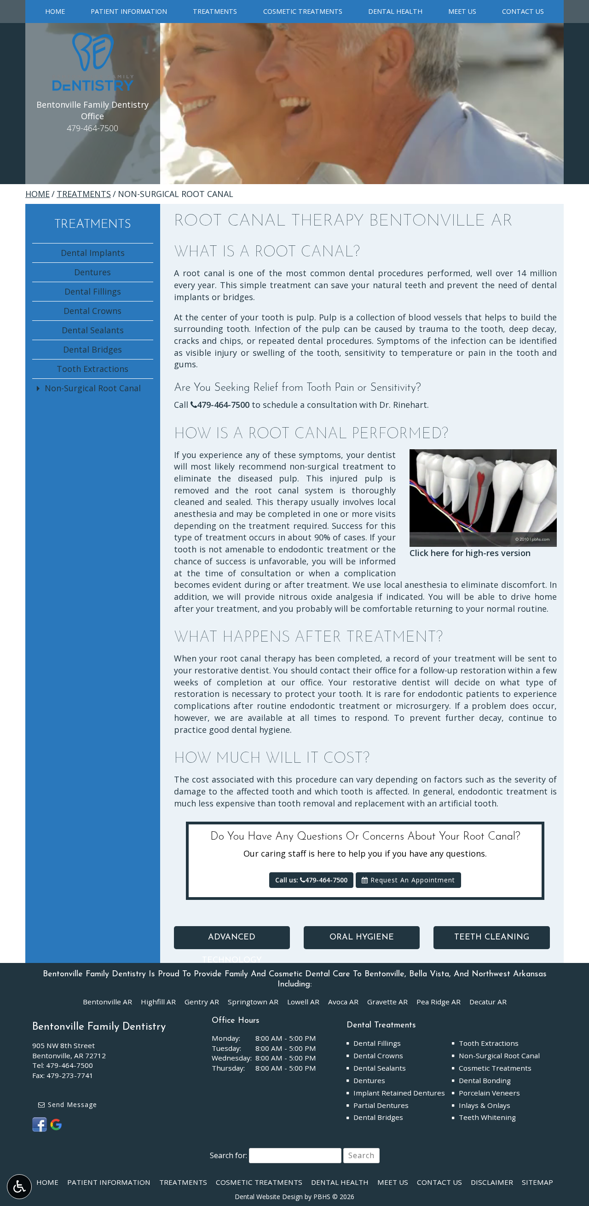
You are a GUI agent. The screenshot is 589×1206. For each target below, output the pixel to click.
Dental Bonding (485, 1080)
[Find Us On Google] (56, 1123)
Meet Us (462, 11)
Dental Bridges (92, 349)
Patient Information (129, 11)
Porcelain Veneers (489, 1092)
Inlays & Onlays (484, 1105)
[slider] (482, 540)
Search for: (228, 1155)
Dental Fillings (92, 291)
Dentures (92, 272)
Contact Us (523, 11)
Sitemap (537, 1182)
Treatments (215, 11)
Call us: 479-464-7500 (311, 880)
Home (55, 11)
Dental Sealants (93, 330)
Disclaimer (492, 1182)
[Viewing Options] (19, 1186)
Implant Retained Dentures (399, 1092)
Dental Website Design (269, 1196)
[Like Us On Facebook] (39, 1123)
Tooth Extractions (92, 368)
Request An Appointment (411, 880)
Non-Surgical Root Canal (93, 388)
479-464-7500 (223, 404)
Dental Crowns (92, 310)
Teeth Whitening (487, 1117)
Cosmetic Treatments (302, 11)
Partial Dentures (381, 1105)
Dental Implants (93, 252)
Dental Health (395, 11)
